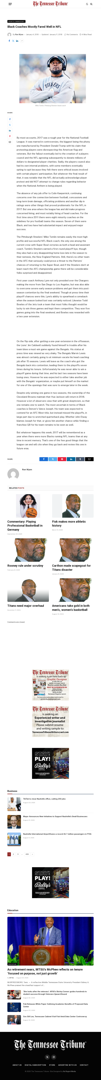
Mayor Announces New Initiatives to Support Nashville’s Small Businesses (55, 816)
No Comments (72, 35)
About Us (17, 1065)
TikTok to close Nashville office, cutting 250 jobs (44, 799)
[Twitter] (9, 124)
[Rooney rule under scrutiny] (28, 550)
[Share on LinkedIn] (17, 41)
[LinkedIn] (9, 130)
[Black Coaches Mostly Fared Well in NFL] (50, 75)
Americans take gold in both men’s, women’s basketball (71, 608)
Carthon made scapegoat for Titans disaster (71, 567)
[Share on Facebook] (9, 41)
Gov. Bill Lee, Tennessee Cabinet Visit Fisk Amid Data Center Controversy (55, 1016)
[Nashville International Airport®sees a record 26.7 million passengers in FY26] (14, 839)
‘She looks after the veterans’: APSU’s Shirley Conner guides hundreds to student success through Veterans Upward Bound (55, 992)
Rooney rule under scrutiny (25, 565)
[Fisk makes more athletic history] (73, 506)
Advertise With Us (67, 1065)
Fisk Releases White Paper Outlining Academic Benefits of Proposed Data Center (55, 1005)
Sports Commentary (16, 21)
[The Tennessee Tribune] (50, 4)
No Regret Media (69, 1071)
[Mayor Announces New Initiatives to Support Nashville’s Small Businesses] (14, 822)
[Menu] (10, 4)
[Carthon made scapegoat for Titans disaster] (73, 550)
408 (27, 854)
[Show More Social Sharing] (22, 41)
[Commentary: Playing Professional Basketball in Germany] (28, 506)
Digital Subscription (35, 1065)
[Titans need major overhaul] (28, 590)
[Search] (91, 4)
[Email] (9, 142)
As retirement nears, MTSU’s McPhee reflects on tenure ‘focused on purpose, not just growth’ (45, 971)
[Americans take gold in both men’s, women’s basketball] (73, 590)
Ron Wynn (19, 35)
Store (52, 1065)
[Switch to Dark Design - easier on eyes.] (87, 4)
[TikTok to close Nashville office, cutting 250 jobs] (14, 804)
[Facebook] (9, 119)
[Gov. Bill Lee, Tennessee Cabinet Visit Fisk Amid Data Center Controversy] (14, 1019)
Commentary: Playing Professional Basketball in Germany (24, 525)
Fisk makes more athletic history (69, 523)
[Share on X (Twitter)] (13, 41)
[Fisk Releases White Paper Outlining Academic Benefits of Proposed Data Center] (14, 1007)
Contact (84, 1065)
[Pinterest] (9, 136)
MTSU (11, 978)
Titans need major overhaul (25, 605)
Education (12, 964)
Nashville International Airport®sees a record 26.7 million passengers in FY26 (57, 834)
